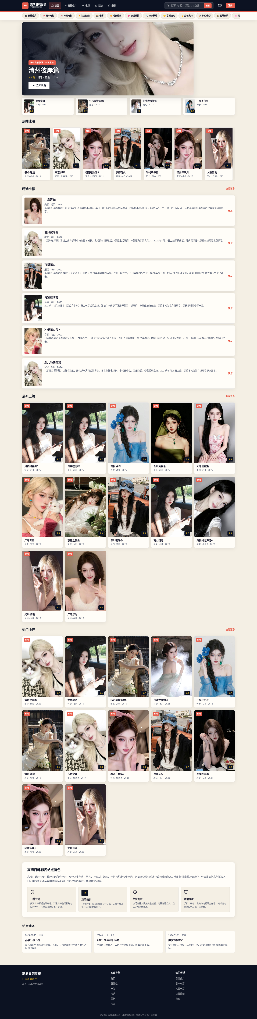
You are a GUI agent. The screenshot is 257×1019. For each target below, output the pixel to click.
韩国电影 (180, 988)
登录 (220, 5)
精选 (113, 993)
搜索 (208, 5)
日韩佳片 (115, 983)
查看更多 (230, 188)
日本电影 (180, 983)
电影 (113, 988)
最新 (113, 998)
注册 (230, 5)
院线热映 (180, 993)
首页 (113, 978)
